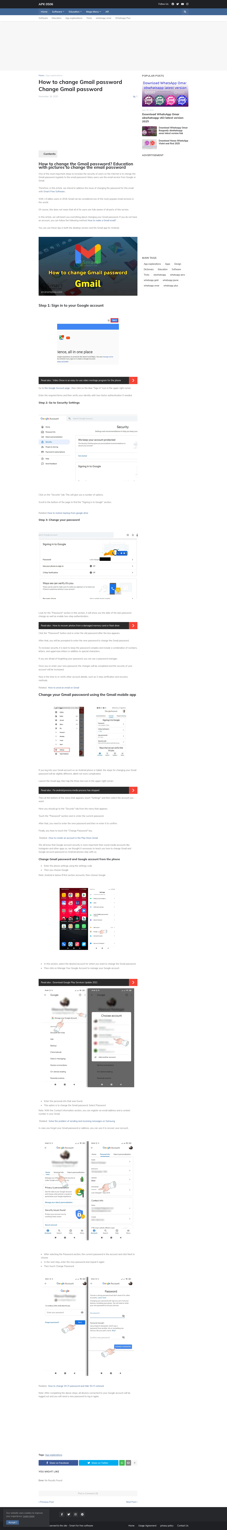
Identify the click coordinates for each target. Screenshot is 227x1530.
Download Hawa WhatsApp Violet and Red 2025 (173, 142)
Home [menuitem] (44, 11)
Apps (167, 264)
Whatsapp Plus (122, 18)
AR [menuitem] (107, 11)
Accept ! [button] (12, 1522)
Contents (50, 154)
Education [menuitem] (74, 11)
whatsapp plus (171, 285)
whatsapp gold (151, 280)
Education (56, 18)
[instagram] (187, 4)
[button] (185, 11)
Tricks (89, 18)
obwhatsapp (159, 274)
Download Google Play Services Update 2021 (75, 982)
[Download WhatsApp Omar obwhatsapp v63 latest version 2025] (165, 93)
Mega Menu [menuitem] (92, 11)
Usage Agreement (147, 1525)
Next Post (131, 1502)
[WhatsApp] (122, 1463)
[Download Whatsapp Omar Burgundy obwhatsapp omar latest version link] (149, 131)
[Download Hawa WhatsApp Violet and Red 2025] (149, 144)
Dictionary (149, 269)
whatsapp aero (177, 274)
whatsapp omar (103, 18)
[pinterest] (82, 1514)
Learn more (28, 1516)
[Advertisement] (113, 45)
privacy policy (166, 1525)
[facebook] (173, 4)
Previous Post (47, 1502)
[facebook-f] (62, 1514)
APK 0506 (46, 4)
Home (41, 75)
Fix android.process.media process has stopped (76, 790)
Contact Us (182, 1525)
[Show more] (134, 1463)
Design (177, 264)
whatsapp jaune (171, 280)
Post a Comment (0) (88, 1493)
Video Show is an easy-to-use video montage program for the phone (87, 380)
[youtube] (182, 4)
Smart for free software (81, 1525)
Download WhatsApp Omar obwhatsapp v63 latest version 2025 (162, 117)
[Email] (128, 1463)
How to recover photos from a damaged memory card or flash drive (86, 625)
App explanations (73, 18)
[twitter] (177, 4)
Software (43, 18)
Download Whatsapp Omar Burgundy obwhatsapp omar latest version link (173, 130)
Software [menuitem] (57, 11)
